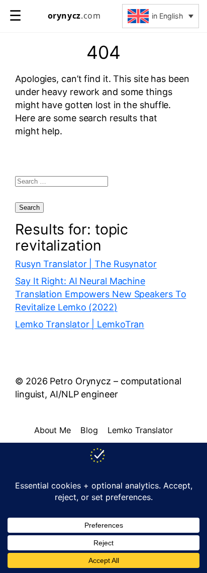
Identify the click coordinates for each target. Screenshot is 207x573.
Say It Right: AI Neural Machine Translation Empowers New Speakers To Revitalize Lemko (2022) (100, 294)
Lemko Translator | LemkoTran (79, 324)
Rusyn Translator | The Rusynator (86, 264)
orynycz (74, 16)
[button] (160, 16)
